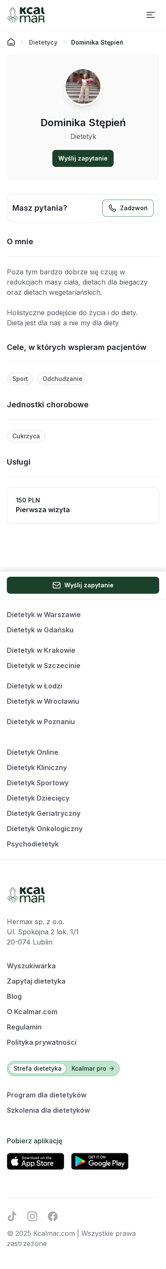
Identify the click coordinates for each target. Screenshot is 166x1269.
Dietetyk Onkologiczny (45, 828)
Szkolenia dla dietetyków (48, 1110)
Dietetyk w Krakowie (41, 650)
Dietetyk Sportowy (38, 782)
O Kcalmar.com (32, 1011)
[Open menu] (150, 14)
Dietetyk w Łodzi (34, 686)
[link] (97, 42)
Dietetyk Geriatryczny (43, 813)
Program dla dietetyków (46, 1095)
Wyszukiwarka (31, 966)
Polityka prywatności (42, 1042)
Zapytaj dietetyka (36, 981)
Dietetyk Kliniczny (37, 767)
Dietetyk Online (32, 752)
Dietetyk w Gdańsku (40, 630)
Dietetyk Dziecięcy (38, 798)
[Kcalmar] (26, 15)
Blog (14, 996)
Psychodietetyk (33, 844)
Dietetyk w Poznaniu (41, 721)
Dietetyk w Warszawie (44, 614)
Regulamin (24, 1027)
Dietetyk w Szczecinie (43, 665)
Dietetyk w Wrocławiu (43, 701)
